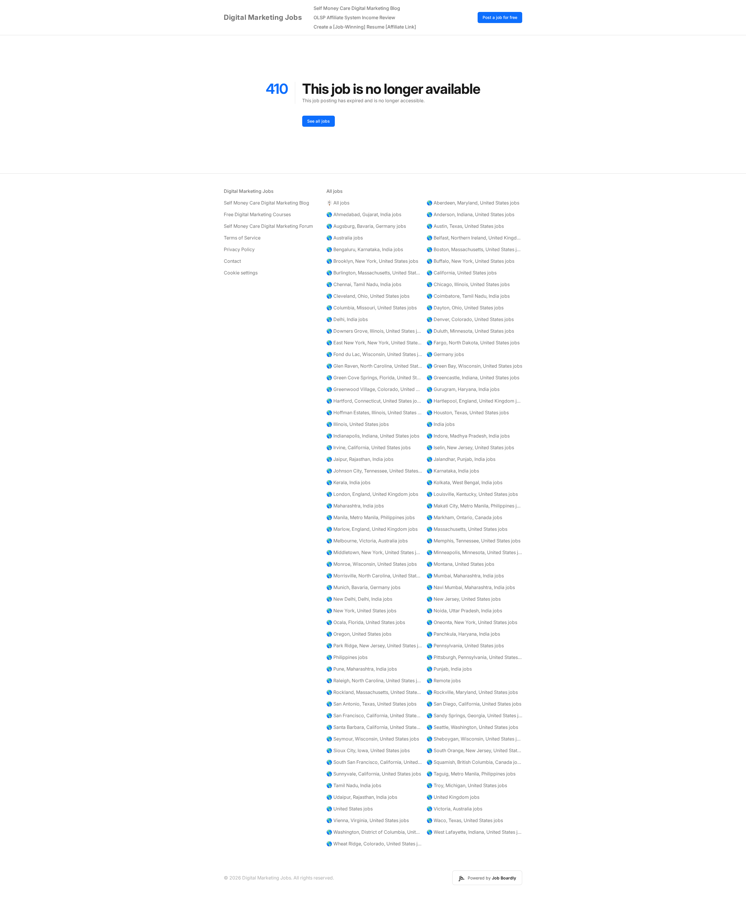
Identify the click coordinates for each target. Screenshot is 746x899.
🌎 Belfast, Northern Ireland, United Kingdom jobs (474, 238)
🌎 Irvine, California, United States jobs (368, 447)
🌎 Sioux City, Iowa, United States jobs (368, 750)
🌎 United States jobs (349, 809)
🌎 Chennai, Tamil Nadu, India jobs (363, 284)
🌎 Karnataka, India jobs (453, 471)
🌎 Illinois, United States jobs (357, 424)
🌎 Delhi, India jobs (347, 319)
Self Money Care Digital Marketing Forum (268, 226)
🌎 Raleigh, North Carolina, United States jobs (374, 680)
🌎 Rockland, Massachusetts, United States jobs (374, 692)
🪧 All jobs (337, 203)
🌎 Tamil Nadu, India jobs (353, 785)
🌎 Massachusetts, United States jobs (467, 529)
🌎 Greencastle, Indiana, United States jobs (473, 377)
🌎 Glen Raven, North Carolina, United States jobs (374, 366)
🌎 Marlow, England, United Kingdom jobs (372, 529)
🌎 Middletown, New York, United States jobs (374, 552)
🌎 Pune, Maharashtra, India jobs (361, 669)
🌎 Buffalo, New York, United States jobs (470, 261)
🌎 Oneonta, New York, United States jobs (472, 622)
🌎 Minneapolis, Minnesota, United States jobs (474, 552)
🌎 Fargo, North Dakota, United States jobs (473, 343)
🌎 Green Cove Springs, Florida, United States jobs (374, 377)
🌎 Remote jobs (444, 680)
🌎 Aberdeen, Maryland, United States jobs (473, 203)
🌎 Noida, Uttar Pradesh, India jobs (464, 611)
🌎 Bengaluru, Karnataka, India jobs (364, 249)
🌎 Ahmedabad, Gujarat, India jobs (363, 214)
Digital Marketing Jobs (263, 17)
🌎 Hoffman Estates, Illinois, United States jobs (374, 412)
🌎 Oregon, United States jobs (358, 634)
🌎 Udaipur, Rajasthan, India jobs (361, 797)
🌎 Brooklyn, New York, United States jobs (372, 261)
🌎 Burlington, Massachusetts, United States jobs (374, 273)
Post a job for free (500, 17)
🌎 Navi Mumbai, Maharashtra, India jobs (471, 587)
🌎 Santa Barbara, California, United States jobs (374, 727)
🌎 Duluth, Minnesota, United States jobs (470, 331)
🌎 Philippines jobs (346, 657)
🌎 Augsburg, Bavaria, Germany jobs (366, 226)
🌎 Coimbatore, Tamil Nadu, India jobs (468, 296)
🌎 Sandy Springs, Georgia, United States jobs (474, 715)
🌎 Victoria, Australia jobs (454, 809)
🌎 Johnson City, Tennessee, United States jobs (374, 471)
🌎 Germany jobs (445, 354)
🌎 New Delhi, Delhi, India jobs (359, 599)
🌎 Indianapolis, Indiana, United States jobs (372, 436)
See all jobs (318, 121)
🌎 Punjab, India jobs (449, 669)
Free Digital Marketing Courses (257, 214)
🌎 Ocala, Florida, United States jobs (365, 622)
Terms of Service (242, 238)
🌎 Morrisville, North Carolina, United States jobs (374, 576)
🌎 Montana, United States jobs (460, 564)
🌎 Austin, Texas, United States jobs (465, 226)
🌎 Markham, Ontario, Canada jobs (464, 517)
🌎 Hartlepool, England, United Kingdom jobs (474, 401)
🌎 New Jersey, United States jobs (464, 599)
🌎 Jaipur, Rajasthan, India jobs (359, 459)
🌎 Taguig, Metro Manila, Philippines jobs (471, 774)
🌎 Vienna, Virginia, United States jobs (367, 820)
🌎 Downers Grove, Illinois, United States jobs (374, 331)
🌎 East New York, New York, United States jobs (374, 343)
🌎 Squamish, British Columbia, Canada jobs (474, 762)
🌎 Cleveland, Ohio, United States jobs (367, 296)
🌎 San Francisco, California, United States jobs (374, 715)
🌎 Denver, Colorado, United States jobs (470, 319)
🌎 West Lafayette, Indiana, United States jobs (474, 832)
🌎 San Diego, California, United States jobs (474, 704)
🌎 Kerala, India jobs (348, 482)
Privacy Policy (239, 249)
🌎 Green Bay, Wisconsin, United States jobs (474, 366)
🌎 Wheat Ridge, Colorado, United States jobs (374, 844)
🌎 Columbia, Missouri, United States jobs (371, 308)
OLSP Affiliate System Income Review (354, 17)
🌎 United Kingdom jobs (453, 797)
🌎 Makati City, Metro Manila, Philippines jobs (474, 506)
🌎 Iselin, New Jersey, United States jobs (470, 447)
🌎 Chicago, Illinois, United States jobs (468, 284)
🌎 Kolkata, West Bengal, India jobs (464, 482)
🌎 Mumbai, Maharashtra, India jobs (465, 576)
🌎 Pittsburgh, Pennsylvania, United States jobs (474, 657)
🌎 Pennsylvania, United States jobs (465, 645)
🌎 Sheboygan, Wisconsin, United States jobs (474, 739)
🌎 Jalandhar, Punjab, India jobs (461, 459)
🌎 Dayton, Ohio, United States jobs (465, 308)
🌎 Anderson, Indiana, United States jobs (470, 214)
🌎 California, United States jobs (462, 273)
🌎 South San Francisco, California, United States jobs (374, 762)
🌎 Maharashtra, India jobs (355, 506)
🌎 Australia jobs (344, 238)
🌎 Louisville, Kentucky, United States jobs (472, 494)
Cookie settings (241, 273)
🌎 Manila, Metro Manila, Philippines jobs (370, 517)
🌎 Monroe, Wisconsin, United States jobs (371, 564)
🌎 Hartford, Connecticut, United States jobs (374, 401)
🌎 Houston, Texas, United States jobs (468, 412)
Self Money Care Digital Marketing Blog (357, 8)
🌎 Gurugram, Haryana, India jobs (463, 389)
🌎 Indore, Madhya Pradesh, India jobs (468, 436)
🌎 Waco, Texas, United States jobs (465, 820)
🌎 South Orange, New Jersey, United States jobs (474, 750)
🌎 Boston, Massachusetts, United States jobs (474, 249)
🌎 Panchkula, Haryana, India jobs (463, 634)
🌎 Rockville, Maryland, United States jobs (472, 692)
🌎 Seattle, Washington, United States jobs (472, 727)
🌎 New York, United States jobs (361, 611)
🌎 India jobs (441, 424)
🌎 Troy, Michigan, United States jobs (467, 785)
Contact (232, 261)
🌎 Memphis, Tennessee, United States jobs (473, 541)
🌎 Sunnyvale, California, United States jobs (373, 774)
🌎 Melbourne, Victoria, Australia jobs (367, 541)
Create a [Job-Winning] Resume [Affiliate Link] (365, 27)
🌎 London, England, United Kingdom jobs (372, 494)
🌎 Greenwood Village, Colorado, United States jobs (374, 389)
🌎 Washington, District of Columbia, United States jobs (374, 832)
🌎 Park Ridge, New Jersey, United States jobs (374, 645)
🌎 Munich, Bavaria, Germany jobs (363, 587)
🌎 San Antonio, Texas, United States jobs (371, 704)
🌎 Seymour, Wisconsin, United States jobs (372, 739)
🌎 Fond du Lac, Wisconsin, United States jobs (374, 354)
